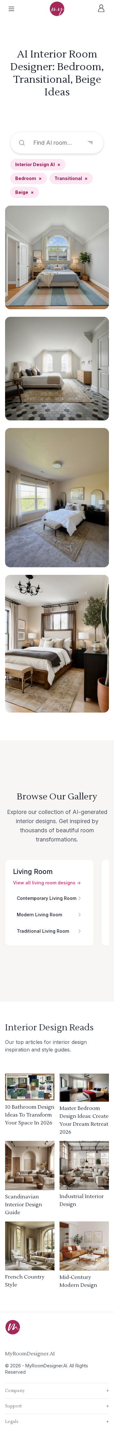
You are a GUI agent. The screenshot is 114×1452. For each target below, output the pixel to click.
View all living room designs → (47, 882)
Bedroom (28, 178)
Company (57, 1390)
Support (57, 1406)
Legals (57, 1421)
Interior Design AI (37, 164)
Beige (24, 192)
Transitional (71, 178)
